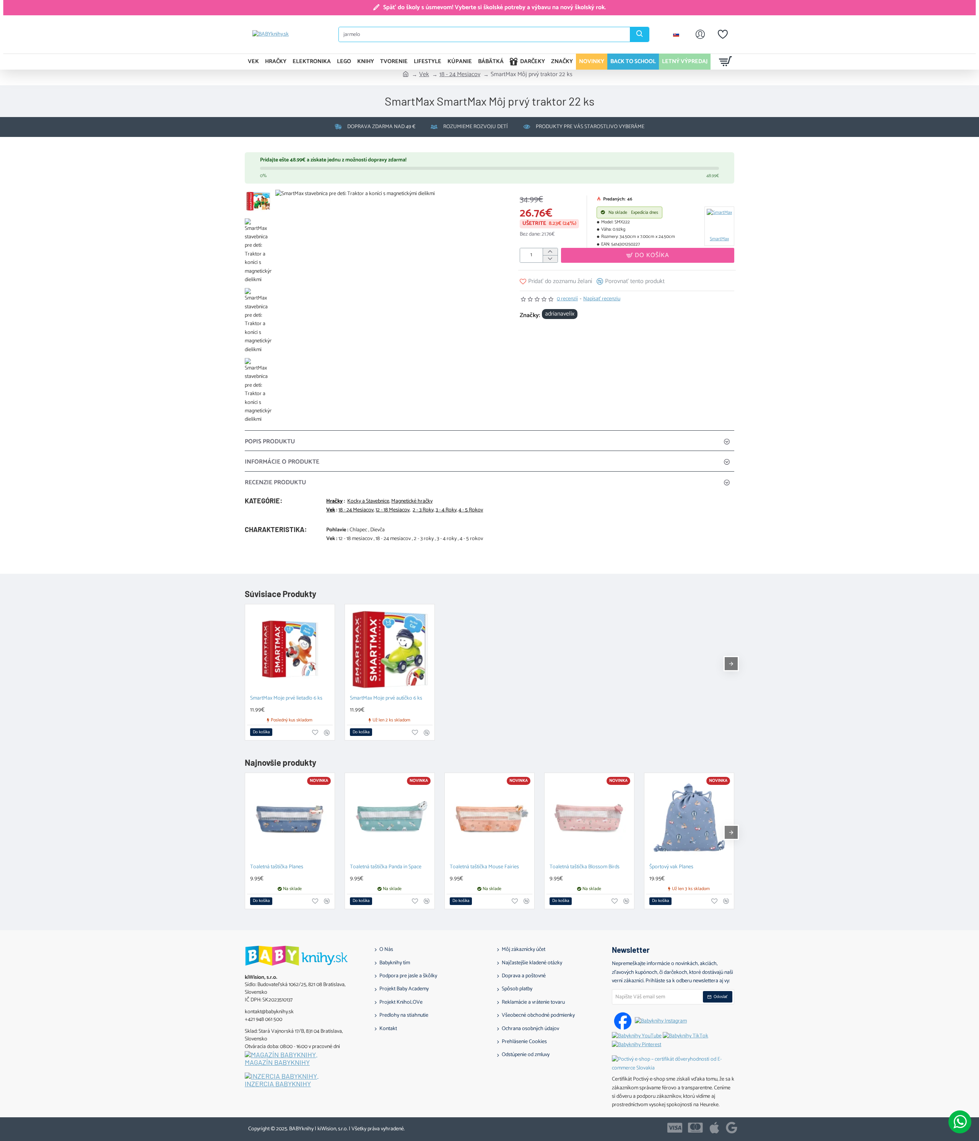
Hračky (334, 501)
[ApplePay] (714, 1127)
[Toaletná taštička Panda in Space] (390, 818)
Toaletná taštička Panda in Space (385, 867)
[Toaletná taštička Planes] (290, 818)
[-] (550, 258)
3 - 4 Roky (446, 510)
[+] (550, 252)
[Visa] (674, 1127)
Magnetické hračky (412, 501)
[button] (647, 255)
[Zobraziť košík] (725, 62)
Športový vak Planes (671, 867)
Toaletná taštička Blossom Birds (585, 867)
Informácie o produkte (282, 462)
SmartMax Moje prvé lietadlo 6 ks (286, 698)
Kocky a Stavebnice (368, 501)
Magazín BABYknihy (277, 1062)
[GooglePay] (731, 1127)
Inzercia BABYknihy (278, 1084)
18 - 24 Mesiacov (459, 75)
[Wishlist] (722, 34)
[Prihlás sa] (700, 34)
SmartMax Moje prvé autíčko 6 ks (386, 698)
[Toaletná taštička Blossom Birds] (589, 818)
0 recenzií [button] (567, 299)
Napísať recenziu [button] (601, 299)
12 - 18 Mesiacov (393, 510)
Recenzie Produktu (275, 482)
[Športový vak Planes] (689, 818)
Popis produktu (270, 441)
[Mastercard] (695, 1127)
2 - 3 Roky (423, 510)
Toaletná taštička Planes (276, 867)
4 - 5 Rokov (471, 510)
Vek (424, 75)
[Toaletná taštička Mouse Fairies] (489, 818)
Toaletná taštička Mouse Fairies (484, 867)
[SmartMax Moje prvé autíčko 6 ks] (390, 649)
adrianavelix (559, 314)
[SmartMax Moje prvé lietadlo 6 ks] (290, 649)
